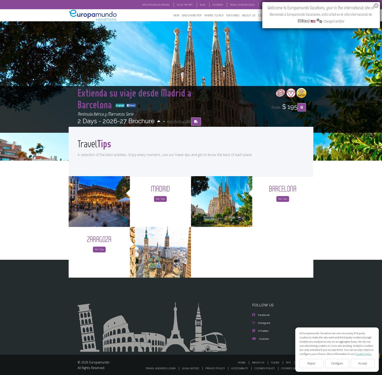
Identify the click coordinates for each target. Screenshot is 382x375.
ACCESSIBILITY (239, 368)
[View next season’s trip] (158, 121)
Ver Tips (160, 198)
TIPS (288, 362)
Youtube (264, 339)
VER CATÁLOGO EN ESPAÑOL (156, 4)
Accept (362, 363)
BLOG (203, 4)
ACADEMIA (217, 4)
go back (121, 105)
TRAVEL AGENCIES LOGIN (242, 4)
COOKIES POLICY (264, 368)
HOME (242, 362)
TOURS (275, 362)
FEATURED (232, 15)
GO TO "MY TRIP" (185, 4)
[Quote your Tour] (301, 107)
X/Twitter (263, 331)
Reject (311, 363)
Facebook (264, 315)
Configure (337, 363)
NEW (176, 15)
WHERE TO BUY (214, 15)
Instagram (264, 323)
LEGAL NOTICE (190, 368)
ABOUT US (248, 15)
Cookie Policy (363, 354)
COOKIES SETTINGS (292, 368)
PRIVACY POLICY (215, 368)
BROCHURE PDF (192, 15)
